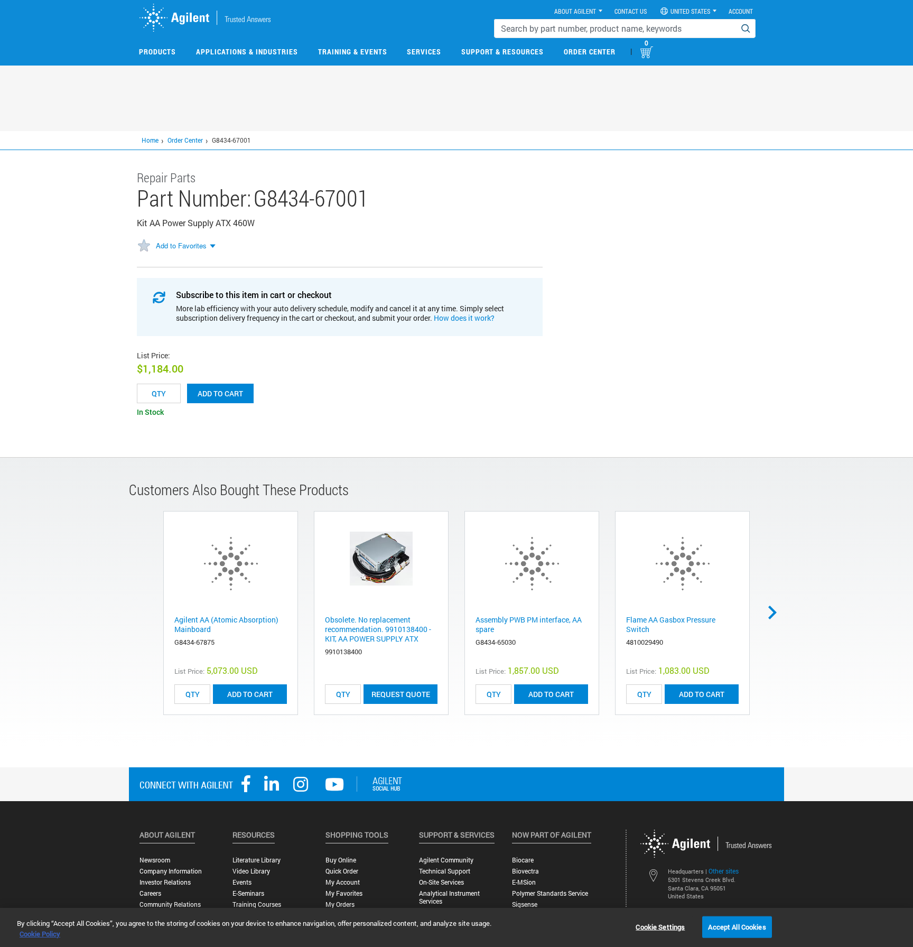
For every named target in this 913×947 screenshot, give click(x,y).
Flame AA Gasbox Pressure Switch (670, 624)
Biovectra (525, 871)
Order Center (590, 52)
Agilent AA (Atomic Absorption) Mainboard (226, 624)
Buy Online (340, 860)
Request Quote (400, 694)
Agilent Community (446, 860)
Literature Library (256, 860)
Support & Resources (502, 52)
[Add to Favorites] (144, 246)
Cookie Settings (660, 926)
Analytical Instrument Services (449, 897)
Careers (150, 893)
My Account (342, 882)
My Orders (340, 904)
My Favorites (343, 893)
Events (241, 882)
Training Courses (256, 904)
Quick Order (341, 871)
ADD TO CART (250, 694)
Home (150, 140)
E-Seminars (248, 893)
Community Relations (170, 904)
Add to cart (220, 393)
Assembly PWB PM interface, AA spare (529, 624)
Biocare (523, 860)
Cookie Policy (40, 934)
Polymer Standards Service (550, 893)
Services (424, 52)
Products (157, 52)
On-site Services (441, 882)
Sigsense (524, 904)
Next (776, 612)
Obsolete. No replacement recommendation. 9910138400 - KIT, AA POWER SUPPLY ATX (378, 629)
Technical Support (444, 871)
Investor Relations (165, 882)
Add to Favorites (181, 245)
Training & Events (352, 52)
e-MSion (524, 882)
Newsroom (154, 860)
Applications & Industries (247, 52)
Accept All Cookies (737, 926)
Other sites (724, 871)
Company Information (170, 871)
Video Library (251, 871)
